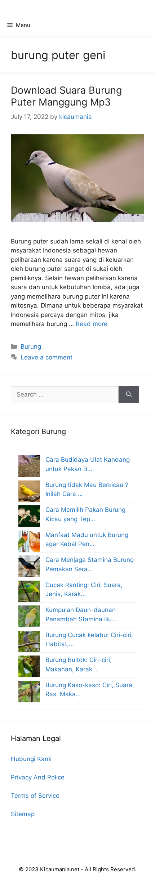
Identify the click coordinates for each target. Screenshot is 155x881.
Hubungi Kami (31, 759)
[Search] (129, 394)
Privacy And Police (38, 777)
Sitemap (23, 814)
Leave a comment (46, 357)
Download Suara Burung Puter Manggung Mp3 (66, 96)
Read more (91, 323)
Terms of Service (35, 795)
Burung (31, 346)
